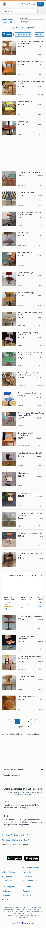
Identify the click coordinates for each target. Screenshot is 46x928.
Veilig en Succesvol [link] (9, 872)
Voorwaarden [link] (7, 876)
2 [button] (23, 721)
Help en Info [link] (27, 872)
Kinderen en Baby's (21, 34)
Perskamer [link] (6, 891)
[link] (4, 4)
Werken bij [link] (27, 887)
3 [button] (28, 721)
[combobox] (20, 11)
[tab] (4, 21)
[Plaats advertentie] (40, 4)
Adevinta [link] (26, 891)
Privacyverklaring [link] (30, 876)
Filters (8, 34)
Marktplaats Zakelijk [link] (31, 868)
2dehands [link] (6, 895)
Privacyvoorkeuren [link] (30, 881)
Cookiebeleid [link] (7, 881)
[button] (28, 4)
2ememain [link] (27, 895)
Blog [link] (3, 868)
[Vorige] (12, 721)
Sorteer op (23, 18)
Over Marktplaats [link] (8, 887)
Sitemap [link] (5, 899)
